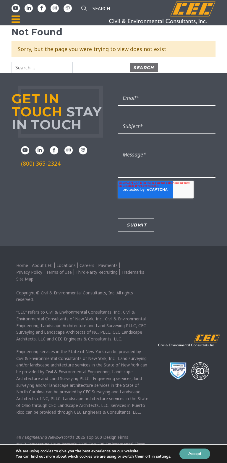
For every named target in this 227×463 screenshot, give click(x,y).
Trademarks (132, 272)
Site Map (24, 279)
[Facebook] (42, 8)
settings (163, 456)
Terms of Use (59, 272)
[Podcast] (68, 8)
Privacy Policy (29, 272)
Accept (194, 454)
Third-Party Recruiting (97, 272)
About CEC (42, 265)
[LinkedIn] (29, 8)
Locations (66, 265)
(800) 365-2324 (41, 163)
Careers (87, 265)
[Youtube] (16, 8)
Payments (108, 265)
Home (22, 265)
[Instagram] (55, 8)
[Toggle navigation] (16, 19)
